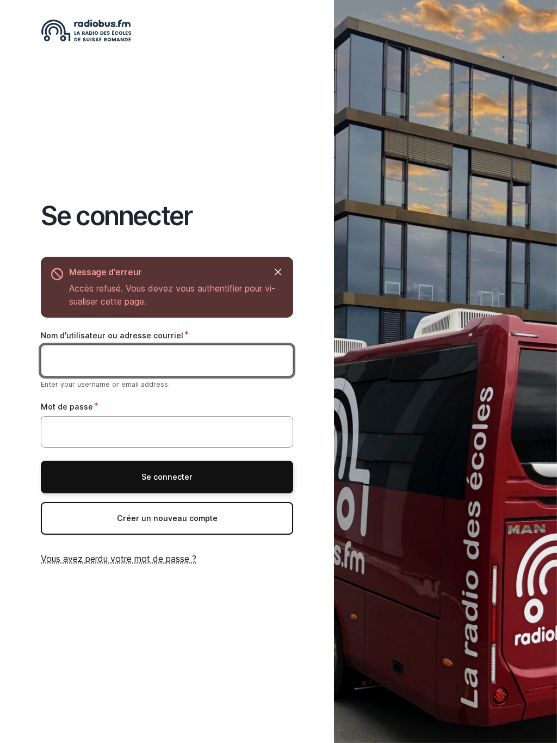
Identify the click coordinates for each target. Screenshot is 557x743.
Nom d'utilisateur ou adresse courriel (112, 335)
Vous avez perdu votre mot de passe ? (118, 558)
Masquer (278, 272)
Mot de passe (67, 406)
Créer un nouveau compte (167, 518)
